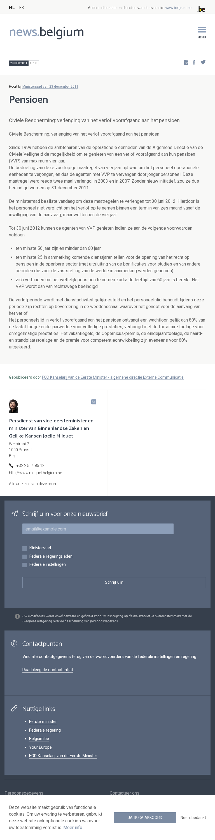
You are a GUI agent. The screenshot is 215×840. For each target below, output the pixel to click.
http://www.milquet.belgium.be (35, 473)
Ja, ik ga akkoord (145, 817)
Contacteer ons (124, 793)
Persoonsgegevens (23, 793)
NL (12, 7)
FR (21, 7)
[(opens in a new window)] (192, 62)
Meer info (72, 827)
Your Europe (40, 747)
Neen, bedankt (193, 817)
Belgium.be (39, 738)
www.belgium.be (178, 8)
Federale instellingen (47, 565)
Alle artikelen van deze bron (32, 483)
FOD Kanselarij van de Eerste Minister (63, 755)
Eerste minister (43, 721)
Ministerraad (40, 548)
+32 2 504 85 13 (31, 465)
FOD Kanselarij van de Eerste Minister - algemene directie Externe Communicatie (113, 377)
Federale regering (45, 730)
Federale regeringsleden (51, 556)
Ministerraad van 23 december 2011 (50, 87)
